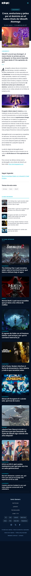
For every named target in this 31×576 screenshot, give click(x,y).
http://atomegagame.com (16, 164)
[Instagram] (11, 524)
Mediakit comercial (12, 535)
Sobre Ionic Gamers (9, 532)
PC (6, 517)
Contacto (21, 535)
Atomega (5, 189)
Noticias (15, 503)
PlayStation (24, 521)
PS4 (10, 517)
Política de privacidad (21, 532)
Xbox (5, 521)
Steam (10, 189)
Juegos (15, 506)
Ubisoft (16, 189)
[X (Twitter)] (15, 524)
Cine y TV (15, 513)
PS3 (10, 521)
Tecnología (15, 510)
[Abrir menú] (27, 3)
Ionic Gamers (9, 25)
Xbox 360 (16, 521)
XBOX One (23, 517)
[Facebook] (19, 524)
